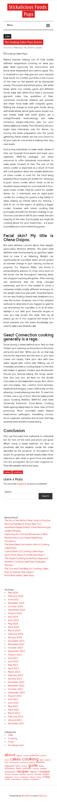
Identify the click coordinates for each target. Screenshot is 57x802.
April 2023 (13, 668)
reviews (15, 774)
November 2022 (16, 685)
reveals (7, 774)
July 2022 (13, 699)
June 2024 (13, 620)
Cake (7, 36)
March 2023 (14, 672)
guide (33, 765)
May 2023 (13, 665)
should (38, 774)
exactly (32, 762)
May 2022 (13, 706)
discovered (14, 762)
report (33, 771)
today (46, 776)
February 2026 (15, 596)
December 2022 (16, 682)
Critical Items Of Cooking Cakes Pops (24, 551)
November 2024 (16, 603)
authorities (34, 755)
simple (45, 774)
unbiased (25, 779)
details (47, 760)
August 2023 (15, 654)
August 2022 (15, 696)
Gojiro (39, 47)
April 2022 (13, 709)
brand (7, 760)
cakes (7, 472)
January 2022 (15, 720)
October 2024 (15, 606)
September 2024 (16, 609)
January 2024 (15, 637)
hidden (41, 766)
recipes (23, 771)
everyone (24, 762)
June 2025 (13, 599)
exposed (9, 766)
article (25, 756)
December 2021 (16, 723)
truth (7, 779)
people (43, 769)
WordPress (27, 795)
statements (9, 777)
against (19, 755)
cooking (18, 472)
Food (10, 741)
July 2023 (13, 658)
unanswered (16, 779)
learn (18, 768)
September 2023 (16, 651)
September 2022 (16, 692)
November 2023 (16, 644)
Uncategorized (15, 745)
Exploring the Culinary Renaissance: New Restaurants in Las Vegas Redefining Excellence (26, 538)
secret (23, 774)
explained (40, 762)
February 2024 (15, 634)
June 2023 (13, 661)
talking (32, 777)
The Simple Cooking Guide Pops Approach (26, 558)
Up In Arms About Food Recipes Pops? (25, 555)
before (43, 755)
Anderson (42, 795)
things (38, 777)
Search (8, 491)
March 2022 (14, 713)
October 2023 (15, 647)
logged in (22, 483)
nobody (36, 768)
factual (24, 766)
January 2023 (15, 678)
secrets (30, 774)
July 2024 (13, 616)
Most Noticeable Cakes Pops (19, 575)
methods (27, 768)
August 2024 (15, 613)
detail (42, 760)
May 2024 (13, 623)
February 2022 (15, 716)
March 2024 (14, 630)
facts (17, 766)
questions (10, 772)
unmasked (35, 779)
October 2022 (15, 689)
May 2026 (13, 592)
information (10, 769)
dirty (6, 762)
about (10, 755)
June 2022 (13, 702)
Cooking (12, 738)
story (16, 777)
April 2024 (13, 627)
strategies (24, 777)
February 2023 (15, 675)
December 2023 (16, 641)
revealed (44, 771)
